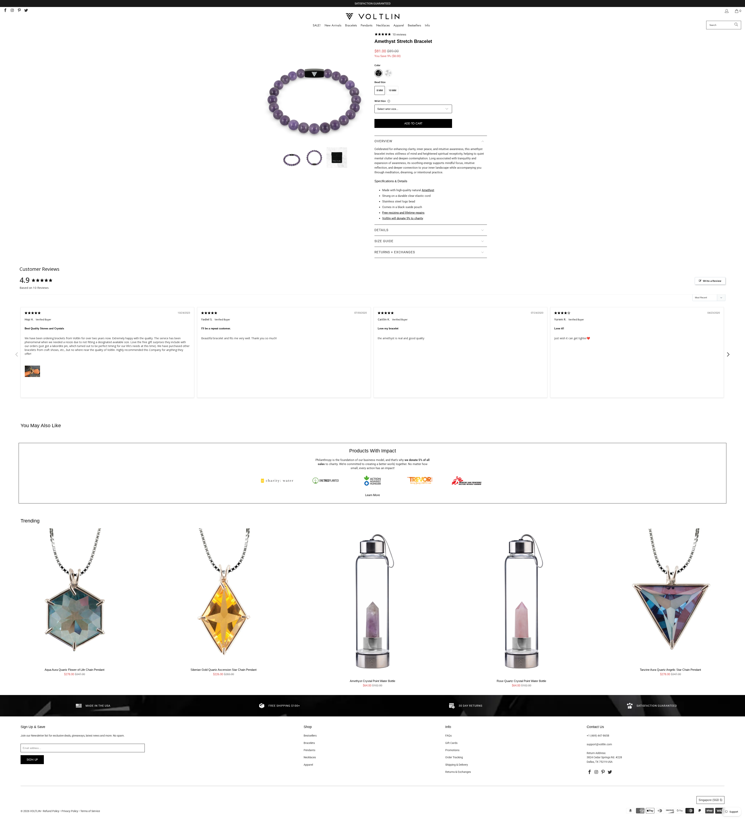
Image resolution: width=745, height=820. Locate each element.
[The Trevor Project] (419, 480)
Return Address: (596, 753)
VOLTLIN (35, 811)
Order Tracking (454, 757)
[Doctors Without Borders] (466, 480)
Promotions (452, 750)
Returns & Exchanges (458, 771)
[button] (427, 25)
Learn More (372, 495)
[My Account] (726, 11)
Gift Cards (451, 743)
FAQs (448, 735)
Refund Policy (51, 811)
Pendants (309, 750)
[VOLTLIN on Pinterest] (19, 11)
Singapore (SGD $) (710, 800)
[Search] (736, 25)
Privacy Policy (70, 811)
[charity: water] (278, 480)
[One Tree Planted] (325, 480)
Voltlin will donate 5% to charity (402, 218)
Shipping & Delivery (456, 764)
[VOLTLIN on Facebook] (5, 11)
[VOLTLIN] (372, 17)
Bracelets (309, 743)
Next (728, 352)
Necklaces (310, 757)
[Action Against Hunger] (372, 480)
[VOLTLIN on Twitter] (26, 11)
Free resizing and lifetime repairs (403, 212)
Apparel (308, 764)
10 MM (392, 90)
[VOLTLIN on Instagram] (12, 11)
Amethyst (428, 190)
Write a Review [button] (712, 281)
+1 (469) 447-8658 (598, 735)
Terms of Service (90, 811)
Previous (17, 352)
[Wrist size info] (388, 101)
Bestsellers (310, 735)
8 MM (380, 90)
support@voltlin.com (599, 744)
